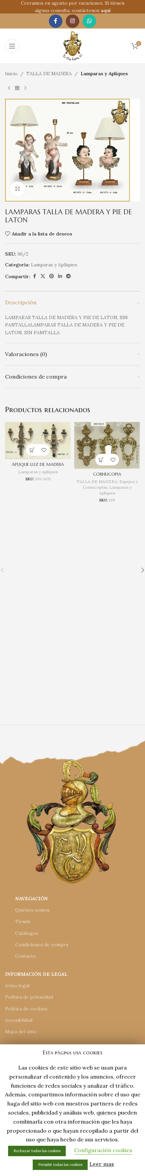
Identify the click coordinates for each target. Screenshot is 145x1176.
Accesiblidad (18, 1020)
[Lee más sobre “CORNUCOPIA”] (101, 460)
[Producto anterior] (9, 88)
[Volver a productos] (17, 88)
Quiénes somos (32, 910)
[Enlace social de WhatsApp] (89, 21)
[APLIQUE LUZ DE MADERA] (38, 440)
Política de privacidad (29, 997)
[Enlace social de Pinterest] (51, 276)
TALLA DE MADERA (49, 74)
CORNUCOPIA (107, 474)
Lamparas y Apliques (104, 74)
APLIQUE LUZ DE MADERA (38, 464)
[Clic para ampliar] (17, 189)
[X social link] (42, 276)
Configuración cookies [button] (103, 1150)
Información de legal (36, 974)
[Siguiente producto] (25, 88)
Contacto (25, 956)
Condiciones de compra (41, 945)
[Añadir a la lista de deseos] (44, 450)
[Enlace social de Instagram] (72, 21)
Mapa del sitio (21, 1032)
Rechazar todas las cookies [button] (36, 1150)
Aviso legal (17, 986)
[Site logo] (72, 45)
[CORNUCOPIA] (107, 445)
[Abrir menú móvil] (12, 46)
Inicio (11, 74)
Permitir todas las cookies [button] (60, 1164)
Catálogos (26, 933)
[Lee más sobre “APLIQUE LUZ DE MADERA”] (32, 450)
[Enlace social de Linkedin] (60, 276)
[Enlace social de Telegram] (68, 276)
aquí (106, 10)
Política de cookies (26, 1009)
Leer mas (101, 1164)
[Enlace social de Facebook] (55, 21)
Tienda (22, 921)
